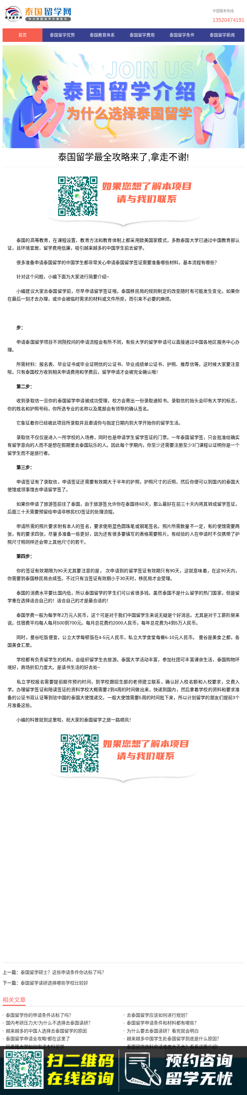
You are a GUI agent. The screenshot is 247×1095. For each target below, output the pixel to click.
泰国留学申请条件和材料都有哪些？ (163, 1022)
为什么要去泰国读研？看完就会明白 (163, 1030)
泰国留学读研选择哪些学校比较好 (54, 983)
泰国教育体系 (102, 35)
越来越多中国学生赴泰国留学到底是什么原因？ (174, 1038)
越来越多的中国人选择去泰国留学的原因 (46, 1030)
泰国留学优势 (62, 35)
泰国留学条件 (182, 35)
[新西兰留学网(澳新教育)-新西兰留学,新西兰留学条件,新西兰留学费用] (38, 13)
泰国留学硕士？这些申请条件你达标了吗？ (63, 972)
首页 (22, 35)
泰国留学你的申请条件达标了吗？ (39, 1015)
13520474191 (228, 20)
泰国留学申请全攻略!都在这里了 (38, 1038)
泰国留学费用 (142, 35)
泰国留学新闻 (222, 35)
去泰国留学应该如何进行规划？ (158, 1015)
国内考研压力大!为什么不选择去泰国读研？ (49, 1022)
